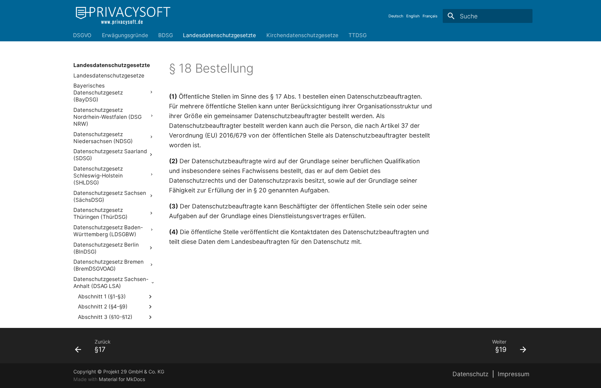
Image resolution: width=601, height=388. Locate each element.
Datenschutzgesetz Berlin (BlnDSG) (106, 248)
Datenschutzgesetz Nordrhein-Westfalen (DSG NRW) (107, 117)
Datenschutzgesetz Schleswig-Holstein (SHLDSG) (98, 175)
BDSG (165, 35)
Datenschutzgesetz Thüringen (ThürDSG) (100, 213)
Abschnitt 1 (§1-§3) (102, 296)
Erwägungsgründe (125, 35)
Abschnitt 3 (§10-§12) (105, 317)
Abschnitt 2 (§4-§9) (103, 306)
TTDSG (357, 35)
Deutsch (395, 16)
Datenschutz (470, 374)
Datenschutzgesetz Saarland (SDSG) (110, 155)
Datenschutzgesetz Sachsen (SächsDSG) (109, 196)
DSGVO (82, 35)
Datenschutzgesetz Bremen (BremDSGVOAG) (108, 265)
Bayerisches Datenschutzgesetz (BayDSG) (98, 92)
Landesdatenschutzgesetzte (219, 35)
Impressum (513, 374)
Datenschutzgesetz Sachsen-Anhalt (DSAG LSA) (111, 282)
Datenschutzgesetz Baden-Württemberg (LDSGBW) (108, 231)
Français (430, 16)
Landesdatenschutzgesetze (108, 75)
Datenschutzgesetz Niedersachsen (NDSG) (103, 138)
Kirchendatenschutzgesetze (302, 35)
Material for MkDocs (122, 379)
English (413, 16)
